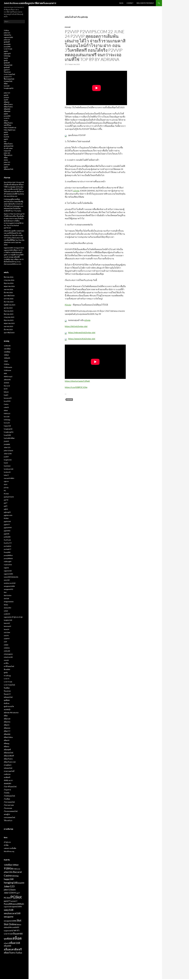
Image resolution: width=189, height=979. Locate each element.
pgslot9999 (8, 528)
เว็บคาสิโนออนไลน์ (10, 787)
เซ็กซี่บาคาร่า (8, 780)
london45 (7, 472)
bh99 (5, 389)
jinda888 (7, 444)
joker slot (7, 153)
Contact (130, 3)
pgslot (6, 51)
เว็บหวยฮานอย (9, 805)
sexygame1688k (9, 586)
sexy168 (7, 580)
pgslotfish (7, 531)
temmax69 (7, 626)
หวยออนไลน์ (8, 81)
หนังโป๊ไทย (7, 125)
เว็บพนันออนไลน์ (9, 796)
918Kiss (6, 364)
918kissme (7, 370)
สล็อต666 (7, 728)
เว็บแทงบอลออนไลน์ (10, 811)
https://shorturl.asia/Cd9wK (77, 381)
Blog (121, 3)
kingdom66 (8, 460)
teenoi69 (7, 623)
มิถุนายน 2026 (8, 283)
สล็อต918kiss (8, 737)
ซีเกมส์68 (7, 669)
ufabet (6, 645)
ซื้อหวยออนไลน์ (9, 79)
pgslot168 (7, 521)
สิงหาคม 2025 (8, 314)
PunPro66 (7, 540)
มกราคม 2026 (8, 299)
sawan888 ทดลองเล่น (11, 577)
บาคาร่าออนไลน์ (9, 74)
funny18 (7, 423)
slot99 (6, 100)
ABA (5, 373)
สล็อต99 (6, 740)
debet (6, 410)
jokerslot (7, 164)
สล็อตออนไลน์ (8, 169)
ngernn (6, 481)
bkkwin (6, 392)
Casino (6, 404)
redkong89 (7, 561)
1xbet (6, 361)
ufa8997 (7, 639)
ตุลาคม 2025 (8, 308)
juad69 (6, 457)
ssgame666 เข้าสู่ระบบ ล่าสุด (13, 617)
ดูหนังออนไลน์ (8, 146)
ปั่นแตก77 (7, 694)
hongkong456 (8, 88)
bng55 (6, 395)
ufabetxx (7, 648)
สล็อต (6, 84)
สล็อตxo (6, 746)
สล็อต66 (6, 102)
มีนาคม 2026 (8, 292)
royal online (8, 565)
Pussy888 (7, 552)
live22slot (7, 466)
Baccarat (7, 386)
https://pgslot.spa (9, 130)
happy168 (7, 151)
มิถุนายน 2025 (8, 320)
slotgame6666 (8, 602)
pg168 (6, 95)
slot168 (6, 598)
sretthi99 (7, 614)
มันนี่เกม (6, 703)
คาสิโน (6, 663)
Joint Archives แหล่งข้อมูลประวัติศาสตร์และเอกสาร (30, 3)
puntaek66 (7, 546)
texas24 (6, 629)
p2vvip (68, 27)
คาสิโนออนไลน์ (9, 666)
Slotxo (6, 605)
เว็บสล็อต (7, 799)
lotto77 (6, 475)
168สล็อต (7, 352)
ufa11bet (7, 632)
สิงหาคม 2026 (8, 277)
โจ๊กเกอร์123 (8, 155)
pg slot (6, 134)
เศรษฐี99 (7, 814)
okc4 (5, 484)
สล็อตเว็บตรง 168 (10, 762)
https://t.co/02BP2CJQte (76, 387)
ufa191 (6, 635)
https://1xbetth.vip (10, 127)
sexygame (8, 916)
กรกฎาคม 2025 (9, 317)
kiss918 (6, 137)
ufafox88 (7, 651)
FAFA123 (7, 413)
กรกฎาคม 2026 (9, 280)
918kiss (6, 30)
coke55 (6, 407)
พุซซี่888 (7, 700)
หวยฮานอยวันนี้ (9, 771)
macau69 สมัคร (9, 478)
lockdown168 (8, 469)
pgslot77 (7, 70)
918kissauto (8, 367)
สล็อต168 (7, 719)
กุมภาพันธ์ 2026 (9, 296)
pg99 (5, 506)
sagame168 (8, 571)
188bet (6, 355)
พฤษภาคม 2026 (9, 286)
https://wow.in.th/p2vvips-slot (81, 338)
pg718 (6, 500)
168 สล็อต (7, 349)
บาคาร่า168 (8, 49)
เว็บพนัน (6, 793)
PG (5, 491)
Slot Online (7, 595)
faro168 (6, 86)
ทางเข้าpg (7, 676)
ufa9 (5, 642)
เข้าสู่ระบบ (7, 842)
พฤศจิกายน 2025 (9, 305)
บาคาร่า (6, 118)
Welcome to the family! (145, 3)
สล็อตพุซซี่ (7, 750)
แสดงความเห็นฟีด (10, 848)
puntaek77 (7, 549)
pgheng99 (7, 53)
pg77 (5, 503)
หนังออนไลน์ (8, 65)
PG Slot (6, 494)
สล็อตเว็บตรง (8, 104)
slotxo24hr (7, 608)
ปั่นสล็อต (7, 688)
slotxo (6, 121)
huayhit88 (7, 435)
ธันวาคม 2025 (8, 302)
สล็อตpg (6, 743)
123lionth (7, 346)
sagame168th (8, 37)
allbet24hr (7, 380)
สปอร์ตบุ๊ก (7, 709)
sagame (6, 568)
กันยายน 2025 (8, 311)
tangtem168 (8, 620)
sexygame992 (8, 589)
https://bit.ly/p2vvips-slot (76, 326)
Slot (5, 592)
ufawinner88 (8, 657)
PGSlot (6, 518)
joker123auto (8, 450)
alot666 (6, 383)
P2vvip (68, 304)
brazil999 (7, 401)
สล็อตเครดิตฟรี (9, 756)
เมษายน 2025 (8, 326)
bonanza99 (8, 398)
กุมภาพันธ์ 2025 (9, 333)
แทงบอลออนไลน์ (9, 817)
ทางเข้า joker (8, 148)
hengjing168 (8, 429)
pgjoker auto (8, 515)
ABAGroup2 (8, 376)
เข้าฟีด (6, 845)
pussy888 (7, 44)
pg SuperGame (9, 497)
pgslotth (6, 534)
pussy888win (8, 558)
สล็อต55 (6, 725)
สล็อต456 (7, 722)
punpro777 (8, 77)
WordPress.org (9, 851)
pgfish (6, 509)
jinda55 (6, 97)
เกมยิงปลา (7, 774)
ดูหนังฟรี (7, 42)
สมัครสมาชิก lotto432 (11, 713)
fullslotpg (7, 56)
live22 (6, 58)
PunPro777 (8, 543)
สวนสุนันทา (8, 765)
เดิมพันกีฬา (7, 783)
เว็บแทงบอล (8, 808)
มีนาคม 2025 (8, 329)
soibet (6, 611)
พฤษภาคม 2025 (9, 323)
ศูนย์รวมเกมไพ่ (9, 706)
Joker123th (8, 454)
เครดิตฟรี (7, 777)
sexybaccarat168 (9, 583)
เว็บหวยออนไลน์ (9, 802)
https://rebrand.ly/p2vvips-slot (81, 332)
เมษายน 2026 (8, 289)
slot (5, 141)
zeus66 (6, 660)
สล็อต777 (7, 731)
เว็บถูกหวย (7, 790)
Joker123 (7, 447)
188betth (7, 358)
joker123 (7, 33)
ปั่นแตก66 (7, 72)
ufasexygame (8, 654)
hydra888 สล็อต (9, 438)
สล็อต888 (7, 109)
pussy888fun (8, 555)
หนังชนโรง (7, 35)
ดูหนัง (6, 60)
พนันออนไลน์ (8, 697)
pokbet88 (7, 537)
